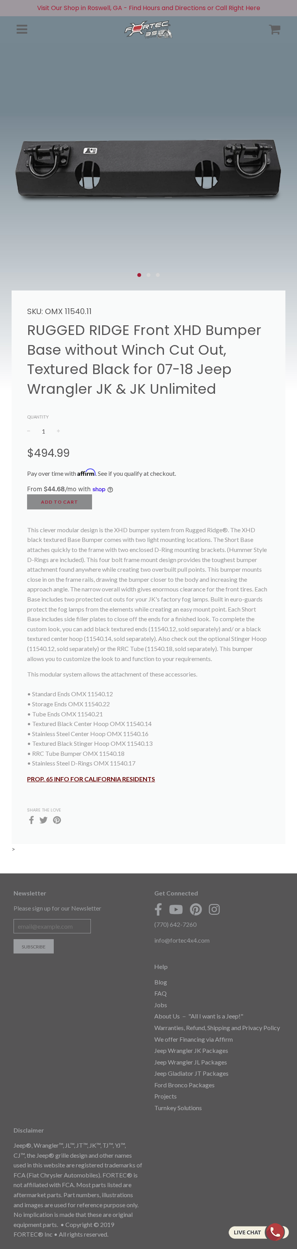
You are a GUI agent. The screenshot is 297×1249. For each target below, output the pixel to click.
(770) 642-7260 (175, 924)
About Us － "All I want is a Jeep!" (198, 1016)
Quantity (38, 416)
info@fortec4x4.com (182, 940)
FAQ (160, 993)
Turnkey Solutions (178, 1107)
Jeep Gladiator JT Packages (191, 1073)
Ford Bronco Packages (184, 1084)
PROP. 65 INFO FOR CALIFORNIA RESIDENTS (91, 779)
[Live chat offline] (258, 1232)
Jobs (160, 1004)
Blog (160, 982)
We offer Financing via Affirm (193, 1039)
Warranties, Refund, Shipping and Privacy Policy (217, 1027)
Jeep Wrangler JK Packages (191, 1050)
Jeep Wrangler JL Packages (190, 1062)
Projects (165, 1096)
